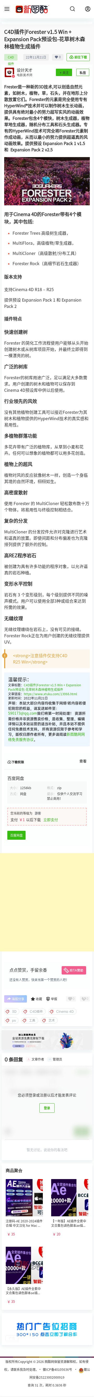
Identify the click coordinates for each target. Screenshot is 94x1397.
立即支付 (50, 820)
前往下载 (80, 57)
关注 (65, 72)
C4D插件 (11, 58)
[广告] (47, 1319)
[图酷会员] (47, 1032)
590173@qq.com (22, 713)
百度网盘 (16, 835)
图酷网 (49, 1361)
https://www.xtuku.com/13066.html (50, 693)
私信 (83, 72)
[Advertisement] (47, 902)
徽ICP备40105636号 (57, 1369)
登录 (47, 1108)
